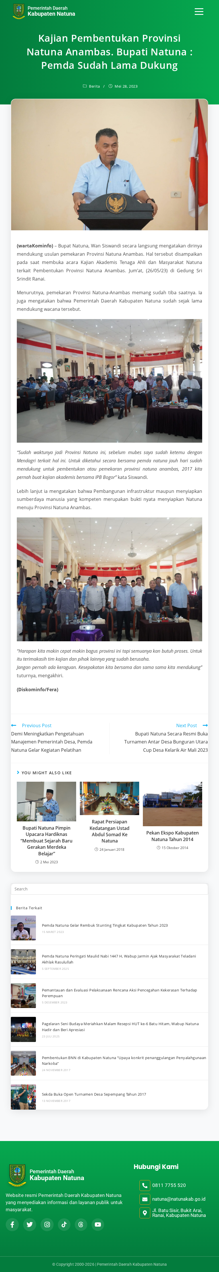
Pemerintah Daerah (48, 8)
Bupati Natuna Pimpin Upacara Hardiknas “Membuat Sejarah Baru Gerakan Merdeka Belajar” (46, 841)
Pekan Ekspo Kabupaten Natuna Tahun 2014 (172, 836)
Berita (94, 86)
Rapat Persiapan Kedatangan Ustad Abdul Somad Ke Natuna (109, 831)
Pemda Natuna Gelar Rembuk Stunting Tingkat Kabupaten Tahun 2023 (105, 925)
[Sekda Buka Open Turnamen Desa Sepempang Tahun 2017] (23, 1096)
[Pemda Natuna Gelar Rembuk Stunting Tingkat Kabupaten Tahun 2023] (23, 928)
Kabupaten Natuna (51, 13)
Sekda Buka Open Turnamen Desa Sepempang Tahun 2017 (94, 1094)
